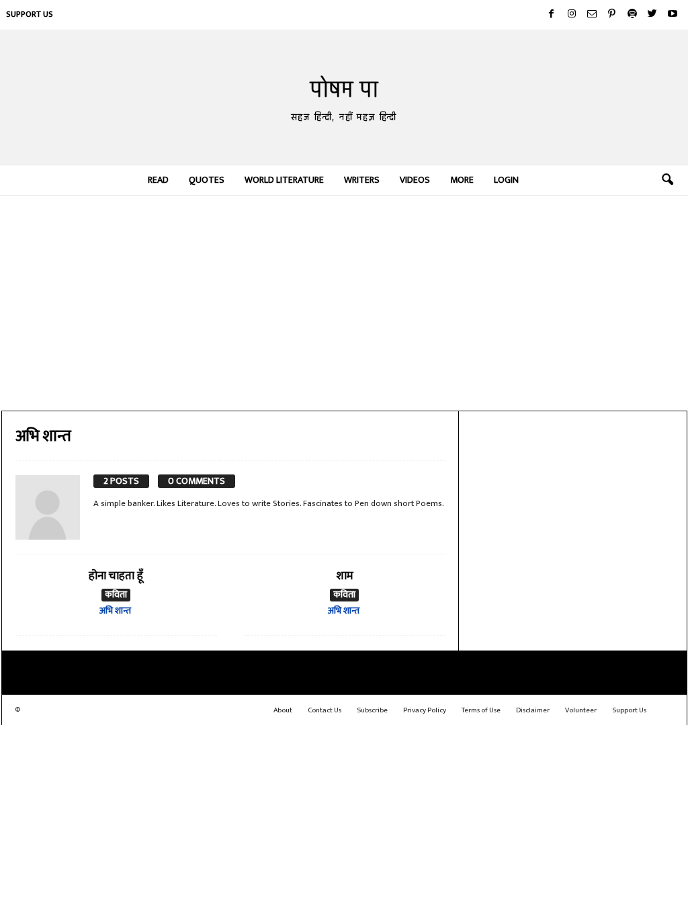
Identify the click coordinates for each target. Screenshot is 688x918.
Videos (415, 179)
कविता (116, 595)
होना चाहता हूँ (116, 576)
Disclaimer (533, 710)
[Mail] (592, 15)
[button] (667, 180)
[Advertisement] (344, 303)
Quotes (206, 179)
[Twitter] (652, 15)
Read (158, 179)
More (462, 179)
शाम (344, 576)
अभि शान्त (115, 610)
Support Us (29, 14)
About (282, 710)
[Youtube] (672, 15)
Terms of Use (481, 710)
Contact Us (324, 710)
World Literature (284, 179)
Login (506, 179)
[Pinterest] (612, 15)
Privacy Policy (424, 710)
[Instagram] (572, 15)
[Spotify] (632, 15)
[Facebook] (552, 15)
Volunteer (581, 710)
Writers (362, 179)
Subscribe (372, 710)
